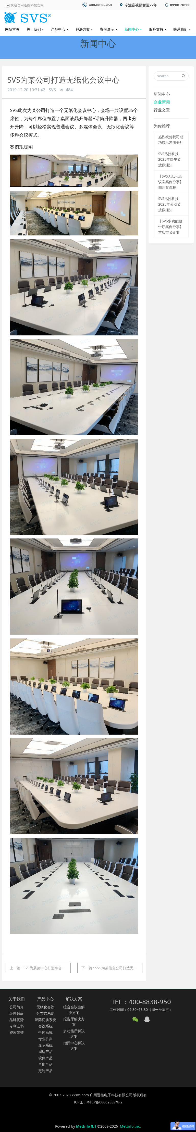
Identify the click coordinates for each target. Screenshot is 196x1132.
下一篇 (111, 967)
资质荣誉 (16, 1032)
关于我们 (34, 29)
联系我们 (180, 29)
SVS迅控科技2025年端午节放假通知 (169, 159)
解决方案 (83, 29)
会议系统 (45, 1026)
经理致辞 (16, 1013)
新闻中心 (132, 29)
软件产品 (45, 1057)
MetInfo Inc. (130, 1126)
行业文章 (162, 110)
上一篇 (40, 967)
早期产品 (45, 1064)
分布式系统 (45, 1013)
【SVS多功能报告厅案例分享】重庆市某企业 (170, 227)
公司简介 (16, 1006)
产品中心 (58, 29)
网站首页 (12, 29)
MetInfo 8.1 (86, 1126)
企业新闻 (162, 102)
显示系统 (45, 1045)
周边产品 (45, 1051)
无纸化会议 (45, 1006)
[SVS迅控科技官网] (27, 16)
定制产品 (45, 1070)
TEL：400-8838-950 (141, 1001)
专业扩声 (45, 1038)
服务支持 (156, 29)
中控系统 (45, 1032)
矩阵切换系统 (45, 1019)
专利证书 (16, 1026)
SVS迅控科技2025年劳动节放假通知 (169, 204)
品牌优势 (16, 1019)
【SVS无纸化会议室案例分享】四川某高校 (170, 182)
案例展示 (107, 29)
